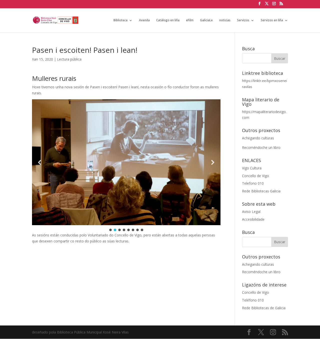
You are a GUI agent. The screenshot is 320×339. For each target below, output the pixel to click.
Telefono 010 (253, 183)
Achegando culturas (258, 138)
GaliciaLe (206, 20)
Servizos (243, 20)
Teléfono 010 (253, 300)
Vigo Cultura (252, 168)
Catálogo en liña (168, 20)
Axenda (144, 20)
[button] (40, 162)
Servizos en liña (272, 20)
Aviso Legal (251, 211)
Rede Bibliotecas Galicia (261, 191)
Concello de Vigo (255, 175)
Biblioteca (121, 20)
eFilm (190, 20)
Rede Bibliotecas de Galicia (264, 307)
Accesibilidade (253, 219)
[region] (126, 165)
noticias (224, 20)
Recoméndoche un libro (261, 147)
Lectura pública (69, 59)
